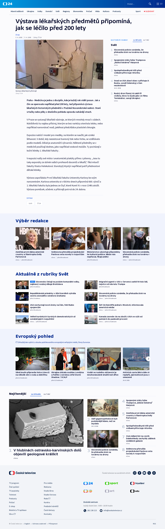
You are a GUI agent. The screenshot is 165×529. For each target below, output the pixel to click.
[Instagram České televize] (135, 473)
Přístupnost (53, 524)
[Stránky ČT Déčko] (87, 491)
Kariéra (47, 502)
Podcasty (117, 11)
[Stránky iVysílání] (137, 483)
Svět (58, 11)
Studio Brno (49, 491)
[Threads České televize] (154, 473)
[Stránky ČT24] (88, 483)
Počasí (89, 11)
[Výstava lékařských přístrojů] (59, 64)
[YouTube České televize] (144, 473)
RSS (154, 524)
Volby (39, 11)
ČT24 (17, 35)
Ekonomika (78, 11)
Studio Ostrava (50, 494)
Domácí (49, 11)
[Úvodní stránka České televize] (22, 473)
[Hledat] (150, 4)
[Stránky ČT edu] (134, 491)
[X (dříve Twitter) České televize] (149, 473)
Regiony (66, 11)
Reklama (47, 487)
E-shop (12, 506)
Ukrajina (30, 11)
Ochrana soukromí (39, 524)
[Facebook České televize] (139, 473)
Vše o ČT (12, 514)
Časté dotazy (49, 510)
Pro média (48, 483)
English (27, 524)
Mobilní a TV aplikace (17, 510)
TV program (14, 483)
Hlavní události (17, 11)
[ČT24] (7, 3)
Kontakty (48, 514)
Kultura (106, 11)
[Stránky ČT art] (109, 491)
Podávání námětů (51, 506)
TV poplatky (14, 491)
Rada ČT (47, 498)
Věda (97, 11)
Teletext (12, 494)
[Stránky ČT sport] (111, 483)
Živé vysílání (14, 487)
